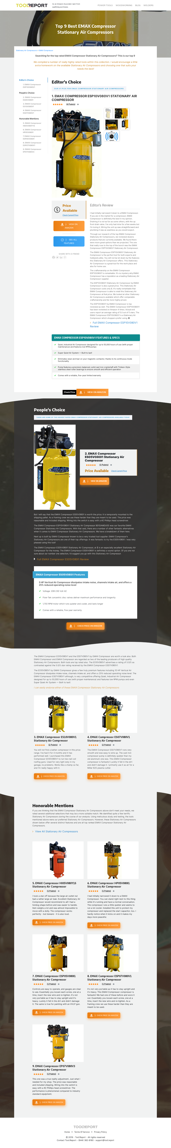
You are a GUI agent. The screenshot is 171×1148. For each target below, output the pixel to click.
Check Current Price (70, 215)
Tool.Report (80, 1137)
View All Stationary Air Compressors (56, 831)
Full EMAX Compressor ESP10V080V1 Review (113, 324)
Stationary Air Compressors (26, 50)
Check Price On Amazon (89, 626)
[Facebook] (53, 257)
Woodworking (124, 5)
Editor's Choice (26, 80)
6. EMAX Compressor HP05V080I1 (32, 131)
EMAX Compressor (46, 50)
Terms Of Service (82, 1132)
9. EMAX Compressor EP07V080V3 (32, 150)
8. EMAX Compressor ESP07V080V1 (32, 144)
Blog (137, 5)
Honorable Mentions (29, 118)
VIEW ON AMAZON (96, 392)
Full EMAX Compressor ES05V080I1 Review (63, 559)
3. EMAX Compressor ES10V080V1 (32, 105)
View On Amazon (71, 226)
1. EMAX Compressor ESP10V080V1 (32, 85)
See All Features (70, 241)
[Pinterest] (64, 257)
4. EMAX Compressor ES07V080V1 (32, 111)
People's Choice (26, 93)
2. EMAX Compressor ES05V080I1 (32, 98)
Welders (148, 5)
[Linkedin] (61, 257)
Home (67, 1132)
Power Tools (105, 5)
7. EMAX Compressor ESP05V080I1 (32, 137)
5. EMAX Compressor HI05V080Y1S (32, 124)
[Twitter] (57, 257)
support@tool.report (105, 1140)
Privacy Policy (100, 1132)
